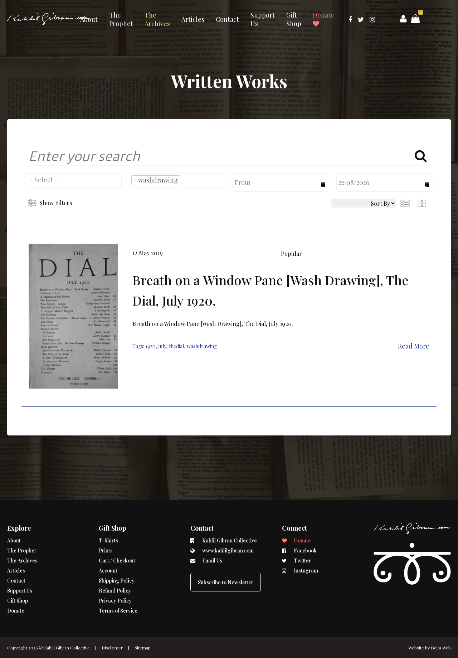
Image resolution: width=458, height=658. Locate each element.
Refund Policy (115, 590)
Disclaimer (112, 647)
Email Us (211, 560)
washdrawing (202, 346)
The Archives (157, 19)
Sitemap (143, 647)
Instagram (305, 570)
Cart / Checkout (117, 560)
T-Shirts (108, 540)
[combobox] (73, 180)
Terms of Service (118, 610)
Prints (106, 550)
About (89, 19)
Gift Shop (293, 19)
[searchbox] (73, 180)
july (162, 346)
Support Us (262, 19)
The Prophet (121, 19)
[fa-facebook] (350, 19)
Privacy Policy (115, 600)
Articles (192, 19)
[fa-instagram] (372, 19)
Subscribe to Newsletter (225, 582)
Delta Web (441, 647)
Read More (413, 346)
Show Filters (55, 202)
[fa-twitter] (361, 19)
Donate (323, 15)
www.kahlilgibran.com (227, 550)
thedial (176, 346)
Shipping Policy (117, 580)
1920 (150, 346)
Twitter (302, 560)
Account (108, 570)
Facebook (305, 550)
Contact (227, 19)
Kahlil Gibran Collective (67, 647)
